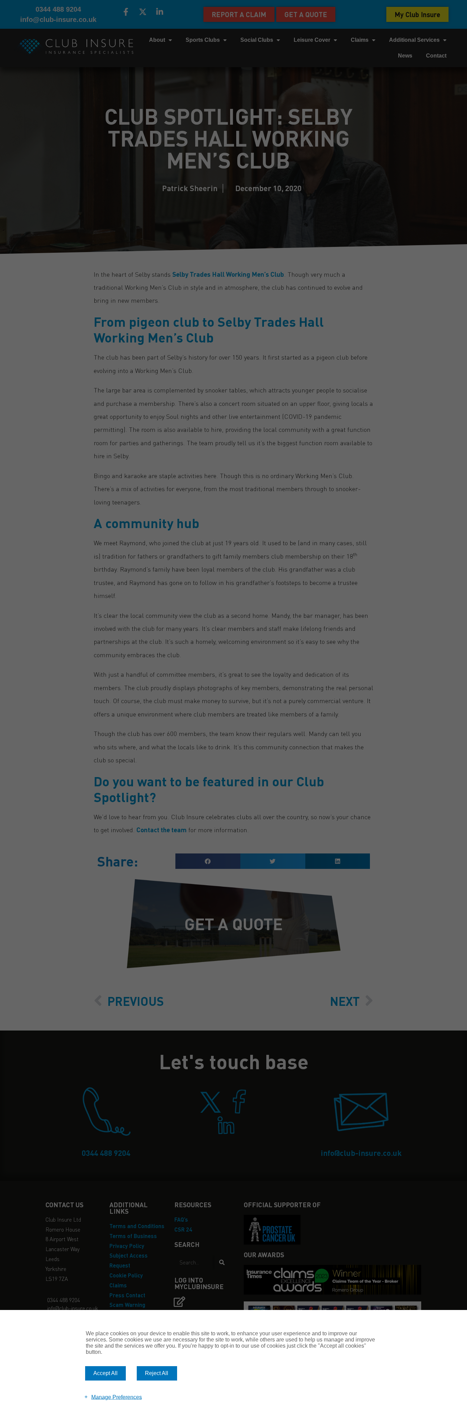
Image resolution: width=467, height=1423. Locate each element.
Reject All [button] (156, 1373)
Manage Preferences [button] (116, 1397)
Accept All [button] (105, 1373)
